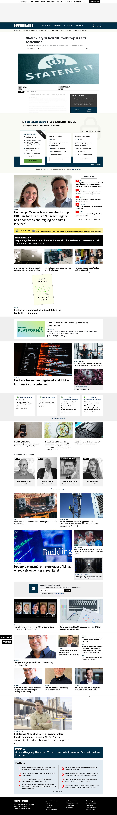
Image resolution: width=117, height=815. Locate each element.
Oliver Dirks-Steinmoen (70, 481)
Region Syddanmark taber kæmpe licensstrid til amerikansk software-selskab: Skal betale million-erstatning (38, 768)
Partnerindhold (70, 805)
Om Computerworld (23, 1)
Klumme (82, 197)
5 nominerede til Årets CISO (58, 30)
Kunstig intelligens (19, 440)
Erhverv (57, 25)
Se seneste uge (58, 792)
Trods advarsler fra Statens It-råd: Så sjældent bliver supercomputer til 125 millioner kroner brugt (36, 780)
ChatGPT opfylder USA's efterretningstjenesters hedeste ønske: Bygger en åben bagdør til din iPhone (81, 780)
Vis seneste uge (96, 219)
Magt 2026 (82, 204)
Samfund (79, 25)
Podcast (48, 803)
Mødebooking (50, 1)
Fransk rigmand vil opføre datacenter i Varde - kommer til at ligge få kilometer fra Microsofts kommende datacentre (81, 774)
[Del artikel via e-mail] (87, 48)
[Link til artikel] (43, 191)
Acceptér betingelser (48, 593)
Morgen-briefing (49, 440)
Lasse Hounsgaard (47, 481)
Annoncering (68, 1)
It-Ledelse (68, 25)
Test (15, 519)
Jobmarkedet (78, 361)
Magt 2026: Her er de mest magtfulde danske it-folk (33, 30)
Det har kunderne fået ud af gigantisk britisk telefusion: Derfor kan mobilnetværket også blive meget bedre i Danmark (82, 786)
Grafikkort (17, 731)
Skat (81, 189)
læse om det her (76, 169)
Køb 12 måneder (85, 159)
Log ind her (97, 131)
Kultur (81, 211)
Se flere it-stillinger (58, 418)
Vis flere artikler (82, 219)
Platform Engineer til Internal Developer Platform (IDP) (24, 404)
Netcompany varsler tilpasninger (77, 30)
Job (32, 1)
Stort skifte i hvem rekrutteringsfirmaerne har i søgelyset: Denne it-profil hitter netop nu (81, 768)
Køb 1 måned (59, 159)
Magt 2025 (19, 749)
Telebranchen (64, 519)
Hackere (16, 377)
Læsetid (90, 109)
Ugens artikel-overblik (52, 801)
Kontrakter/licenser (22, 237)
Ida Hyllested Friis (92, 481)
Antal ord (77, 109)
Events (37, 1)
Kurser (43, 1)
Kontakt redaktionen (51, 809)
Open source (17, 563)
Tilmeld (67, 590)
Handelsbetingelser (91, 807)
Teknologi (46, 25)
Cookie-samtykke (91, 803)
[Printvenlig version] (89, 48)
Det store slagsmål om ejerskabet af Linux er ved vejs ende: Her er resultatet (38, 774)
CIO (15, 209)
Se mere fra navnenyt (58, 489)
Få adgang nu (33, 160)
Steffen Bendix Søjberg (24, 481)
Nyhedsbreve (77, 1)
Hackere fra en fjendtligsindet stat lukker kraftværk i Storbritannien (56, 231)
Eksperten (59, 1)
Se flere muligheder (95, 164)
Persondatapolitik (91, 801)
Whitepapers (69, 807)
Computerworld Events (72, 803)
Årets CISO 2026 (18, 625)
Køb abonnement (94, 1)
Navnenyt (48, 807)
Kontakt (85, 1)
